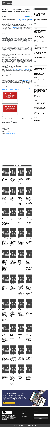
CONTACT (32, 2)
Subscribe (40, 418)
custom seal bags (26, 69)
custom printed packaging (22, 19)
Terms (23, 413)
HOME (15, 2)
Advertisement (24, 416)
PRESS (26, 2)
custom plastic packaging (17, 69)
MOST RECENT (21, 2)
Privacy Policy (24, 414)
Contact (23, 418)
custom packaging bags (15, 27)
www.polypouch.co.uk (26, 80)
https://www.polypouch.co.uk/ (11, 133)
